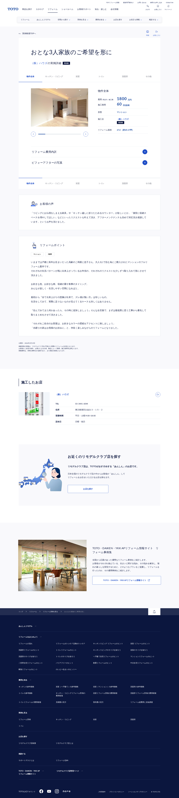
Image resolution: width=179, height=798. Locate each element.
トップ (21, 611)
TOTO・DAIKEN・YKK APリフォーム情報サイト (124, 580)
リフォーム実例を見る (50, 611)
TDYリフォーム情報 (112, 2)
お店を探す (88, 489)
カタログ (40, 9)
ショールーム (67, 9)
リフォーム (53, 9)
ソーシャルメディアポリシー (137, 792)
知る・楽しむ (101, 9)
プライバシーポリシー (116, 792)
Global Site (169, 2)
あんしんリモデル (25, 626)
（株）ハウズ (39, 63)
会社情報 (114, 9)
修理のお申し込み (156, 2)
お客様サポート (84, 9)
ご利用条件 (101, 792)
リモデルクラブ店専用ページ (68, 771)
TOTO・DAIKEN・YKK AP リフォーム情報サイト (29, 772)
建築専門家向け (128, 2)
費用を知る (23, 680)
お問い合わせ (141, 2)
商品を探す (27, 9)
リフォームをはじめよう (28, 637)
